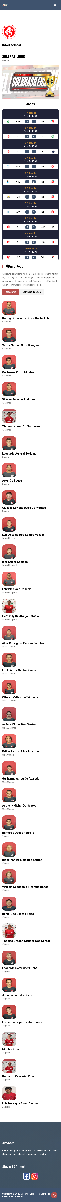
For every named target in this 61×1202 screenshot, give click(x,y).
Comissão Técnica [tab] (32, 292)
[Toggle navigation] (55, 5)
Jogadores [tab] (10, 292)
